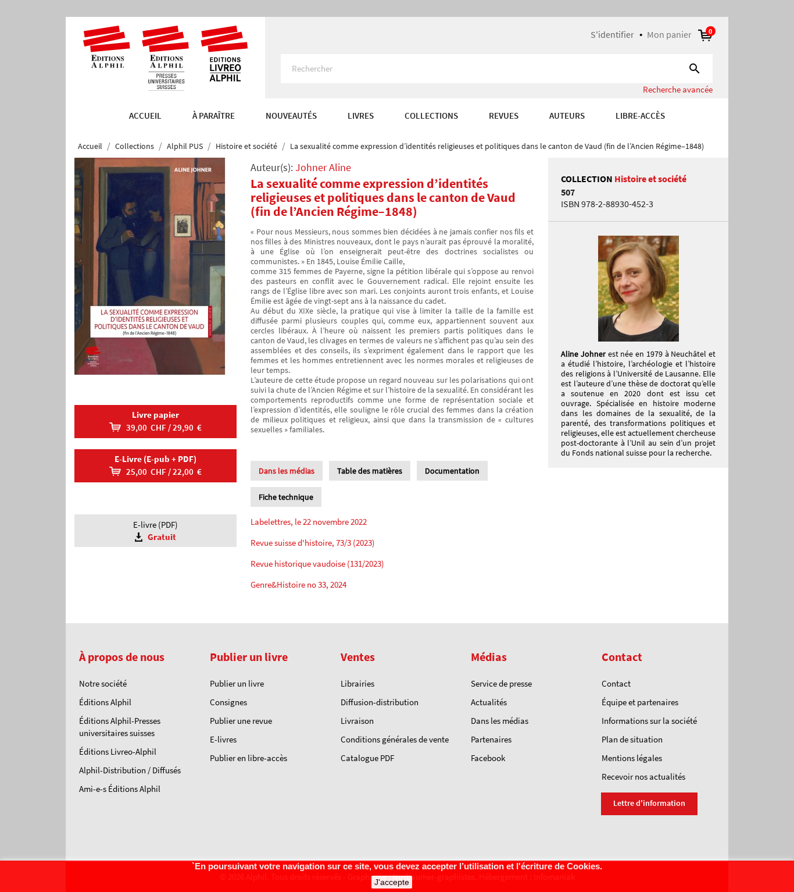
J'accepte (391, 882)
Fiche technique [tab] (286, 497)
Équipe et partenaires (640, 702)
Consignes (228, 702)
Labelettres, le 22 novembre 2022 (309, 521)
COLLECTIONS (431, 115)
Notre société (103, 683)
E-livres (223, 739)
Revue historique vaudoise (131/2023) (317, 563)
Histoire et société (650, 178)
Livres (361, 115)
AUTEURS (567, 115)
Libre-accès (640, 115)
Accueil (145, 115)
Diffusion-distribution (380, 702)
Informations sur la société (649, 720)
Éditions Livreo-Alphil (117, 751)
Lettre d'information (649, 803)
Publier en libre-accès (248, 757)
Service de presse (501, 683)
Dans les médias (499, 720)
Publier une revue (241, 720)
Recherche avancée (678, 89)
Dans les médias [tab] (286, 470)
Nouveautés (291, 115)
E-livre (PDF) (155, 530)
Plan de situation (632, 739)
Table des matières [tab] (369, 470)
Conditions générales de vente (395, 739)
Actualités (489, 702)
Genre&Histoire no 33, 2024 (298, 584)
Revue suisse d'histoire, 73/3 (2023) (313, 542)
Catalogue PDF (367, 757)
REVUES (503, 115)
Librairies (357, 683)
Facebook (488, 757)
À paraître (213, 115)
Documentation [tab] (452, 470)
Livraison (357, 720)
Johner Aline (323, 167)
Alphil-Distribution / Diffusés (130, 770)
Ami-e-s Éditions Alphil (119, 788)
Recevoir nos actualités (643, 776)
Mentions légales (632, 757)
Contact (616, 683)
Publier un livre (237, 683)
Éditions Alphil (105, 702)
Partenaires (491, 739)
